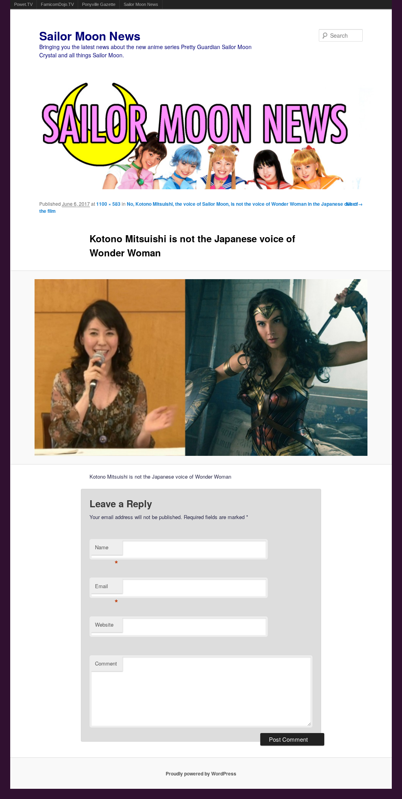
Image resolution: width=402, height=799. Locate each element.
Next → (354, 203)
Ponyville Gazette (98, 4)
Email (106, 588)
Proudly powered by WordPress (201, 773)
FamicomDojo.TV (57, 4)
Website (104, 624)
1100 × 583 (108, 203)
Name (106, 549)
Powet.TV (23, 4)
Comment (106, 663)
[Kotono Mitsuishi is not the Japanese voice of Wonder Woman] (201, 367)
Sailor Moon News (141, 4)
